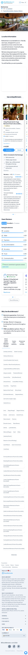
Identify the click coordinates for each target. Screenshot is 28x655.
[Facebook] (14, 646)
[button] (12, 283)
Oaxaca (17, 565)
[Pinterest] (18, 646)
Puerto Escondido (7, 567)
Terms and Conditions (10, 650)
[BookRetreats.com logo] (7, 2)
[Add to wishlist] (21, 106)
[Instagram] (9, 646)
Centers (7, 565)
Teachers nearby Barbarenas (14, 342)
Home (2, 565)
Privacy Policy (20, 650)
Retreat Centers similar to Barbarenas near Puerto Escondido (6, 342)
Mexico (12, 565)
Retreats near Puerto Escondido (22, 342)
